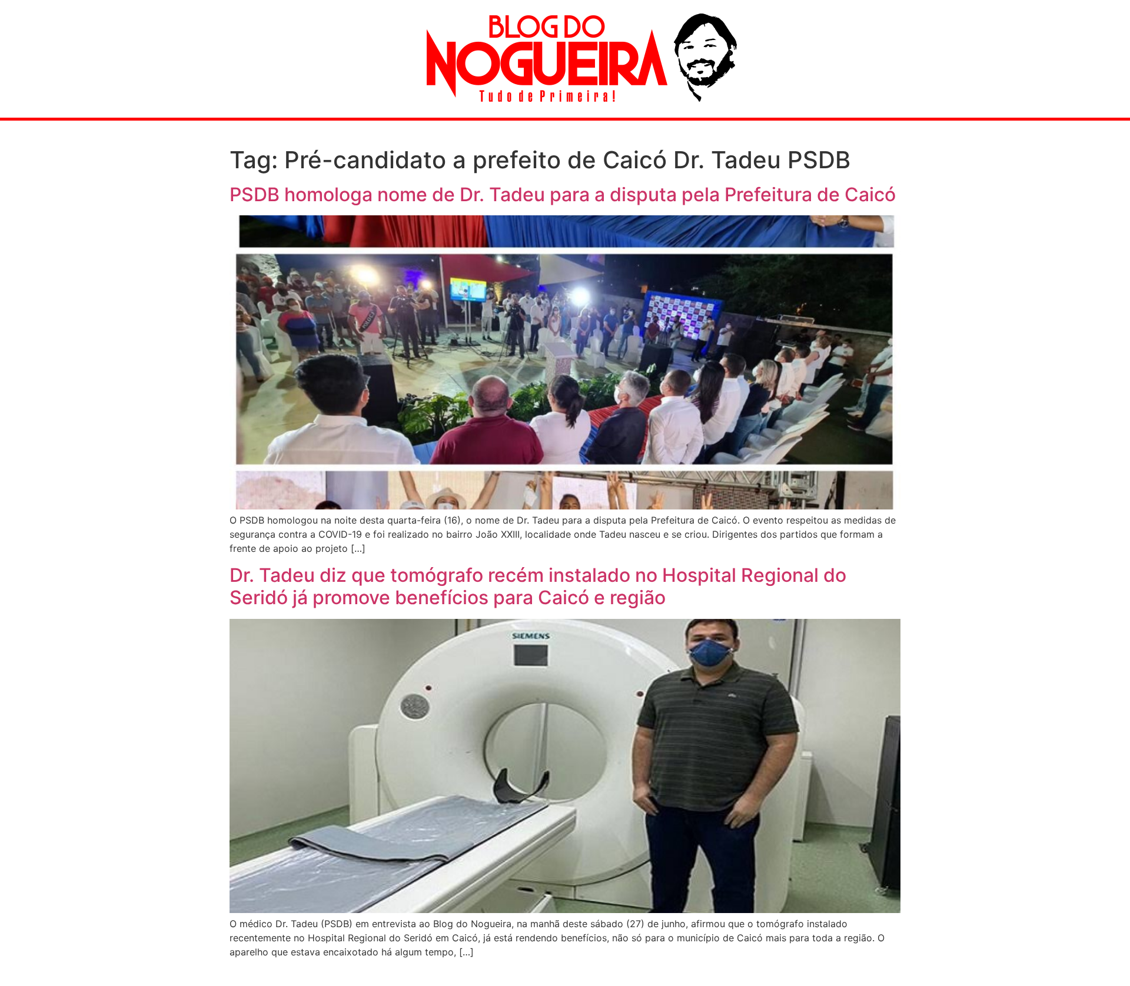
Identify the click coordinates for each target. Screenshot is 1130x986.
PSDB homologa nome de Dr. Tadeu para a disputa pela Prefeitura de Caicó (563, 194)
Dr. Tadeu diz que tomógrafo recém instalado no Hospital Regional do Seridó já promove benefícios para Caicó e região (538, 586)
